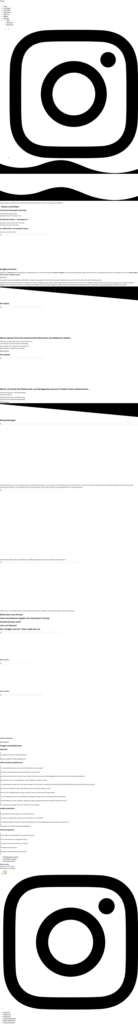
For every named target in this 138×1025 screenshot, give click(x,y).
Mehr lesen (3, 277)
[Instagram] (74, 158)
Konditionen (7, 1016)
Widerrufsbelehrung (9, 1020)
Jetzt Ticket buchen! (9, 861)
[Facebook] (11, 29)
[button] (69, 277)
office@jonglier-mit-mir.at (10, 857)
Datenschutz (7, 1014)
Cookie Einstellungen (9, 1018)
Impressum (6, 1012)
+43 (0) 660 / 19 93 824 (9, 859)
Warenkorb (9, 23)
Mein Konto (9, 25)
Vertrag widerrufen (9, 1022)
